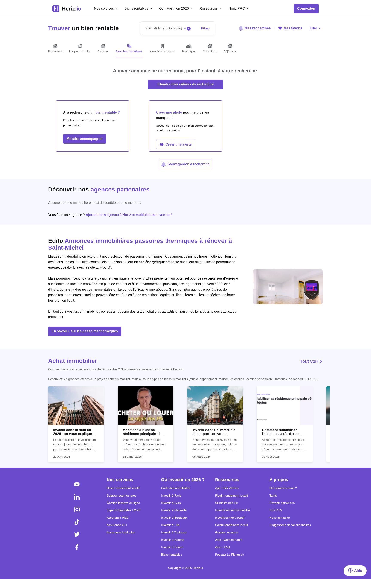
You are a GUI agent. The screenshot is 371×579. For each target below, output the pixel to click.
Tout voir (309, 361)
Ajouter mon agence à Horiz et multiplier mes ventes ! (129, 215)
